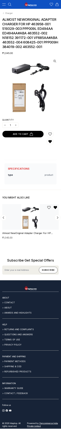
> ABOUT (7, 307)
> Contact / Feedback (15, 393)
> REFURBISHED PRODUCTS (16, 371)
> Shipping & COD (12, 366)
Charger (9, 13)
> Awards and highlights (17, 313)
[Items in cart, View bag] (57, 4)
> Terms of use (11, 339)
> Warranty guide (12, 388)
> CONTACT (8, 302)
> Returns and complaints (18, 329)
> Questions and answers (17, 334)
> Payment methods (14, 361)
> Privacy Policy (12, 344)
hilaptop (13, 423)
